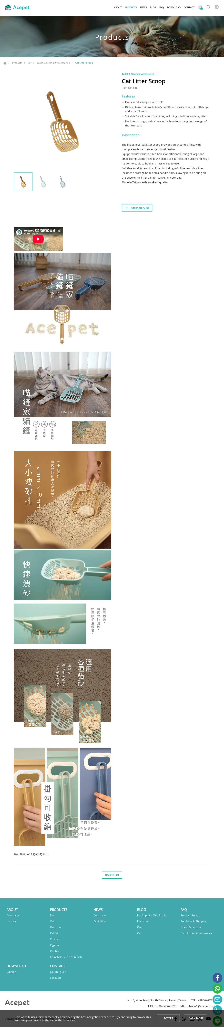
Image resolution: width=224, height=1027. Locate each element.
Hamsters (143, 921)
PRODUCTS (131, 7)
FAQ (161, 7)
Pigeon (54, 945)
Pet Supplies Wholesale (152, 915)
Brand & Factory (191, 927)
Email (217, 999)
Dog (52, 915)
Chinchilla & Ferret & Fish (66, 957)
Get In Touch (58, 971)
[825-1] (63, 121)
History (11, 921)
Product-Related (191, 915)
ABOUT (118, 7)
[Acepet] (17, 7)
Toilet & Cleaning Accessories (53, 62)
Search (208, 7)
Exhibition (99, 921)
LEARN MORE (195, 1018)
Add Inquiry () (139, 208)
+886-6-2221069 (208, 1000)
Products (17, 62)
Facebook (217, 978)
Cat (29, 62)
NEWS (143, 7)
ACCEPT (168, 1018)
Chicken (55, 939)
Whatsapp (217, 989)
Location (55, 977)
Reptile (54, 951)
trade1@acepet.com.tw (204, 1006)
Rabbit (54, 933)
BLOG (153, 7)
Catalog (11, 971)
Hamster (55, 927)
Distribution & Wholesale (196, 933)
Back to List (112, 875)
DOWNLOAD (174, 7)
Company (13, 915)
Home (5, 63)
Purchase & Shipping (193, 921)
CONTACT (189, 7)
